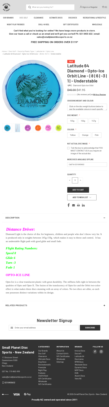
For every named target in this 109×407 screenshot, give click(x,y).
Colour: (71, 129)
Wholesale (97, 24)
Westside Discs (81, 365)
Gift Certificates (70, 24)
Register (94, 7)
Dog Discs (72, 18)
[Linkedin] (83, 205)
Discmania (79, 359)
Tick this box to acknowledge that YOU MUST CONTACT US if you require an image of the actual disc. (87, 151)
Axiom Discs (80, 376)
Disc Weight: (72, 115)
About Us (60, 351)
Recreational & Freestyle (94, 18)
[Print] (78, 205)
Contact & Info (62, 354)
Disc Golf (24, 18)
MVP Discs (79, 370)
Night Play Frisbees (15, 24)
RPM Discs (79, 362)
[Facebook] (68, 205)
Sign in (85, 7)
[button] (98, 95)
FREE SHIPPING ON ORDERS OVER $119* (54, 42)
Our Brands (8, 18)
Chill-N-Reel (43, 24)
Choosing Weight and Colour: (80, 101)
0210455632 (10, 382)
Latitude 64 (79, 356)
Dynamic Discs (81, 367)
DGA (76, 373)
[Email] (73, 205)
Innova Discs (80, 351)
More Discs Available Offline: (80, 159)
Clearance (38, 18)
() (105, 7)
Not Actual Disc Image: (77, 144)
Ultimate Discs (55, 18)
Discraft (78, 354)
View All (78, 379)
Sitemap (60, 362)
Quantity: (71, 174)
